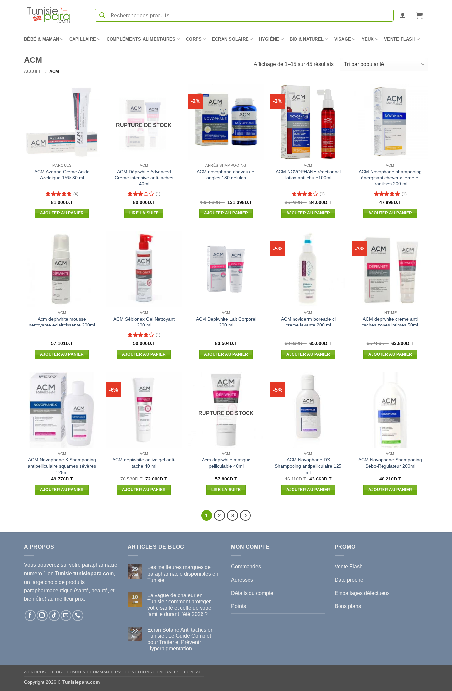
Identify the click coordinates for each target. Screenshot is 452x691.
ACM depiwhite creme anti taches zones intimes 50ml (390, 322)
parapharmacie (99, 565)
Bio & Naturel (307, 39)
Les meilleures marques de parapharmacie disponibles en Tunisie (182, 573)
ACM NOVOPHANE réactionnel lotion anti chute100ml (308, 174)
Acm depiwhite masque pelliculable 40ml (226, 463)
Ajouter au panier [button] (62, 213)
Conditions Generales (152, 672)
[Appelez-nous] (77, 615)
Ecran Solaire (230, 39)
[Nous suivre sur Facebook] (30, 615)
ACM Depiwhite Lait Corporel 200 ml (226, 322)
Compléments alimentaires (141, 39)
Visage (342, 39)
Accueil (33, 71)
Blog (56, 672)
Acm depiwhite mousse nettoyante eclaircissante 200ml (62, 322)
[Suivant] (245, 515)
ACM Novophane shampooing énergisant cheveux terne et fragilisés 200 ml (390, 177)
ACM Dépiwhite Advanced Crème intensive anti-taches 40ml (144, 177)
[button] (402, 15)
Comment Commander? (94, 672)
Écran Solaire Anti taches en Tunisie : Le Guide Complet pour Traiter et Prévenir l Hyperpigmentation (180, 639)
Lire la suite (144, 213)
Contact (194, 672)
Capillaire (82, 39)
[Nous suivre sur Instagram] (42, 615)
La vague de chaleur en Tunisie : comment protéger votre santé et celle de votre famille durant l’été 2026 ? (179, 605)
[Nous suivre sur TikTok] (54, 615)
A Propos (35, 672)
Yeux (368, 39)
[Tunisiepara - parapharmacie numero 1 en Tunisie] (51, 15)
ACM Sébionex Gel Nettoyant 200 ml (144, 322)
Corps (194, 39)
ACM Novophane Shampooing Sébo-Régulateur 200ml (390, 463)
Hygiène (269, 39)
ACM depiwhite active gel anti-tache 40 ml (144, 463)
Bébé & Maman (41, 39)
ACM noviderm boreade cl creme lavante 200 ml (308, 322)
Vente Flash (399, 39)
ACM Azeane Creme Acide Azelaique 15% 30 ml (62, 174)
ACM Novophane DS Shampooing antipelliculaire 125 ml (308, 466)
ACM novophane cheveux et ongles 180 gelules (226, 174)
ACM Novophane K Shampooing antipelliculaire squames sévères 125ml (62, 466)
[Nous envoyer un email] (66, 615)
